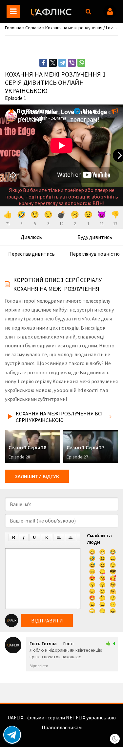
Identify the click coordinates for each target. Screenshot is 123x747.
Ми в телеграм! (85, 115)
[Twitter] (53, 63)
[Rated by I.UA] (61, 734)
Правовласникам (62, 727)
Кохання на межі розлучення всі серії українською (59, 416)
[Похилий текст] (24, 537)
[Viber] (72, 63)
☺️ (92, 591)
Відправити (47, 620)
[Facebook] (43, 63)
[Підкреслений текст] (34, 537)
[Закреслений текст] (46, 537)
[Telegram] (62, 63)
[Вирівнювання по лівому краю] (58, 537)
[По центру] (70, 537)
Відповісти (39, 665)
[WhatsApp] (81, 63)
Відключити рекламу (33, 115)
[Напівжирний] (13, 537)
